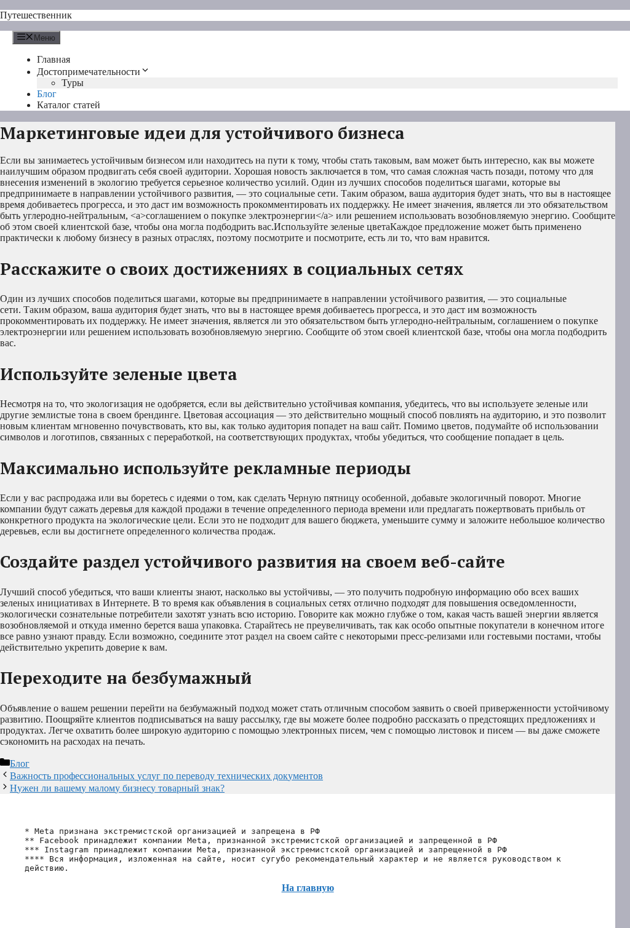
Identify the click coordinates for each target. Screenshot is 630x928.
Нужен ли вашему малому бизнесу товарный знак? (117, 788)
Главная (53, 59)
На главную (308, 887)
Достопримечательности (88, 71)
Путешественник (36, 15)
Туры (73, 82)
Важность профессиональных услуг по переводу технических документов (166, 776)
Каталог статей (68, 105)
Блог (47, 94)
